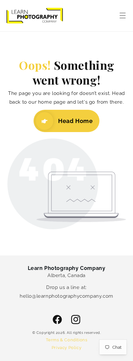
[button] (123, 15)
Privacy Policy (66, 347)
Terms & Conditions (66, 339)
